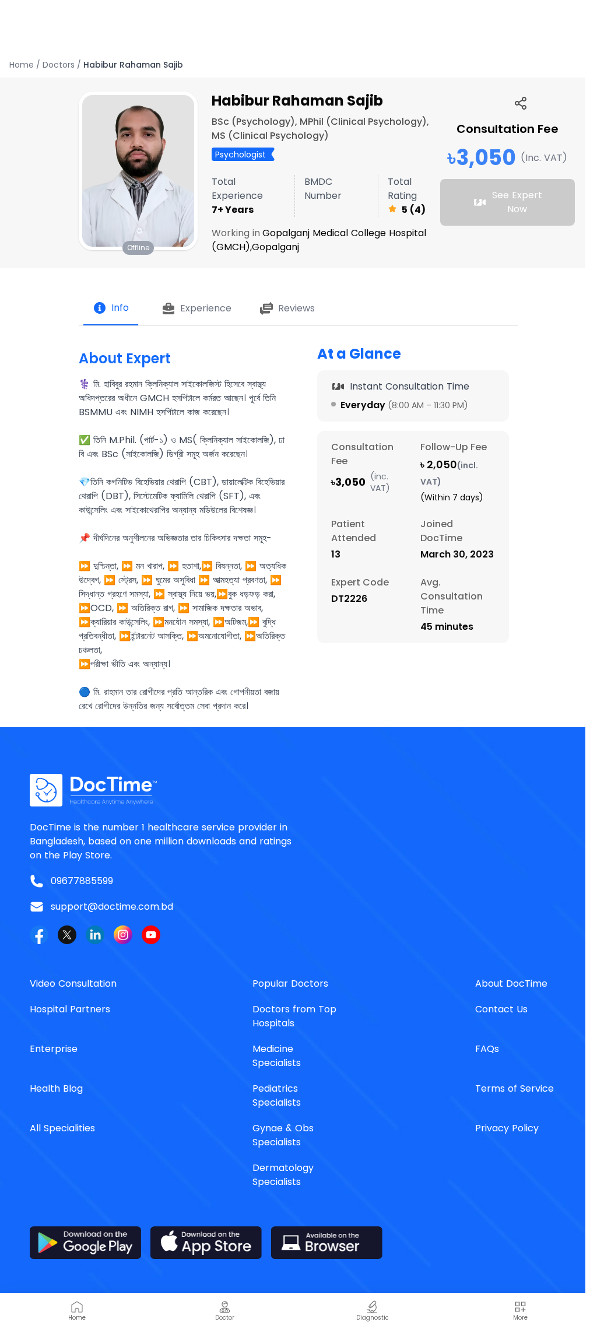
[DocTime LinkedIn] (95, 934)
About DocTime (511, 983)
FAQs (487, 1049)
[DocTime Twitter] (67, 934)
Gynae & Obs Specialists (283, 1135)
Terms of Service (514, 1088)
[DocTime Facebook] (39, 934)
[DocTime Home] (298, 790)
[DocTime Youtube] (151, 934)
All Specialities (62, 1128)
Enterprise (54, 1049)
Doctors (59, 65)
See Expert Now (517, 202)
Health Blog (56, 1088)
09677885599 (82, 881)
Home (21, 65)
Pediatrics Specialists (276, 1095)
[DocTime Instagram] (123, 934)
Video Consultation (73, 983)
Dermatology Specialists (283, 1174)
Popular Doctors (290, 983)
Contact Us (501, 1009)
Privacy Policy (507, 1128)
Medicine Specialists (276, 1055)
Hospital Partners (70, 1009)
